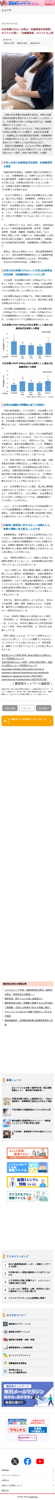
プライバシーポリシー (11, 1475)
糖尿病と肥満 (9, 43)
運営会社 (5, 1491)
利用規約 (5, 1470)
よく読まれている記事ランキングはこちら (26, 721)
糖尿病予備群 (22, 43)
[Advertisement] (27, 853)
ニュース (6, 10)
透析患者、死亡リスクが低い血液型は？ (24, 998)
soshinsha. (33, 1497)
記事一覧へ (27, 708)
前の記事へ (10, 709)
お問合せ (5, 1480)
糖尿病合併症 (35, 43)
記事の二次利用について (12, 1485)
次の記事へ (43, 708)
